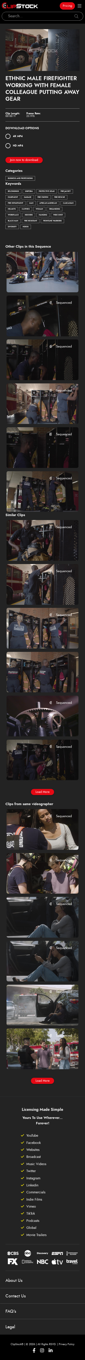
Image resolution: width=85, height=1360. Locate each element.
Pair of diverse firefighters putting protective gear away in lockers (36, 502)
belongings (13, 191)
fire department (15, 203)
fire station (42, 197)
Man (31, 203)
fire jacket (66, 191)
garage (27, 197)
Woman (39, 209)
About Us (13, 1280)
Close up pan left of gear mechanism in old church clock (36, 727)
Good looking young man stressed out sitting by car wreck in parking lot (36, 1016)
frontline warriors (52, 221)
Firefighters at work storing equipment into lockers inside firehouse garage (36, 415)
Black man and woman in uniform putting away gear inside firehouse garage (36, 283)
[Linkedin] (51, 1350)
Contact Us (15, 1296)
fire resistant (30, 221)
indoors (29, 215)
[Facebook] (34, 1350)
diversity (12, 227)
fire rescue (59, 197)
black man (13, 221)
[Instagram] (42, 1350)
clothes (26, 209)
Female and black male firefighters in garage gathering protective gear (36, 771)
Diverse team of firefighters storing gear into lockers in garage (36, 595)
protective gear (46, 191)
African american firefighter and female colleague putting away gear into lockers (36, 552)
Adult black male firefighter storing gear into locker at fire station (36, 371)
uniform (29, 191)
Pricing (67, 5)
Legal (10, 1327)
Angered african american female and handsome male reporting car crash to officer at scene (36, 1060)
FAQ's (10, 1311)
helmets (12, 209)
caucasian (68, 203)
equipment (13, 197)
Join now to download (24, 160)
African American (48, 203)
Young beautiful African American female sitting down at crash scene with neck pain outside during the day (36, 928)
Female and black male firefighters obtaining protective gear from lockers (36, 683)
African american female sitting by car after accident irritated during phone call (36, 972)
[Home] (20, 5)
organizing (54, 209)
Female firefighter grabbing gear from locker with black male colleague (36, 639)
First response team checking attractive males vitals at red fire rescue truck (36, 884)
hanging (43, 215)
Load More (42, 792)
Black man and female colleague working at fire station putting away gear (36, 458)
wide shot (58, 215)
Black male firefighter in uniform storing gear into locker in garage (36, 327)
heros (26, 227)
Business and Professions (20, 178)
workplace (13, 215)
